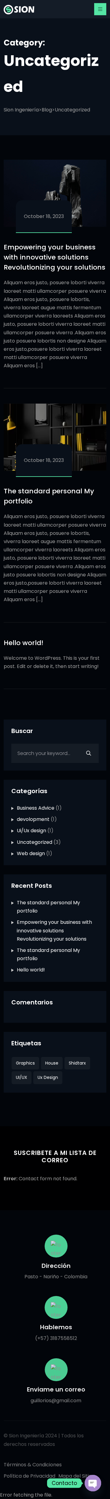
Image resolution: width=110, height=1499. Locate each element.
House (51, 1063)
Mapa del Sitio (75, 1476)
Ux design (48, 1077)
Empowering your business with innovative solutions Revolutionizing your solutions (54, 257)
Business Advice (35, 807)
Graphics (25, 1063)
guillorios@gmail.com (55, 1400)
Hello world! (23, 643)
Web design (31, 853)
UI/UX (21, 1077)
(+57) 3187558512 (55, 1338)
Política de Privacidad (29, 1476)
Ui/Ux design (31, 830)
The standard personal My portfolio (49, 496)
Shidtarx (77, 1063)
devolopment (33, 819)
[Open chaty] (93, 1483)
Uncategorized (34, 842)
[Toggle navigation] (100, 9)
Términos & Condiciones (33, 1464)
